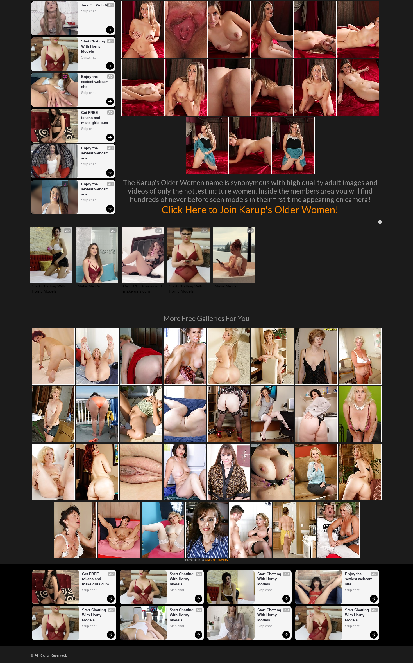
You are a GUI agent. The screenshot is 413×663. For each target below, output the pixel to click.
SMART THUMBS (216, 559)
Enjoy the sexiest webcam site (95, 82)
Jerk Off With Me (95, 5)
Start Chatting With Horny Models (93, 46)
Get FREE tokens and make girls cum (94, 118)
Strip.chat (88, 11)
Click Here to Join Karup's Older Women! (250, 209)
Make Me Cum (91, 286)
